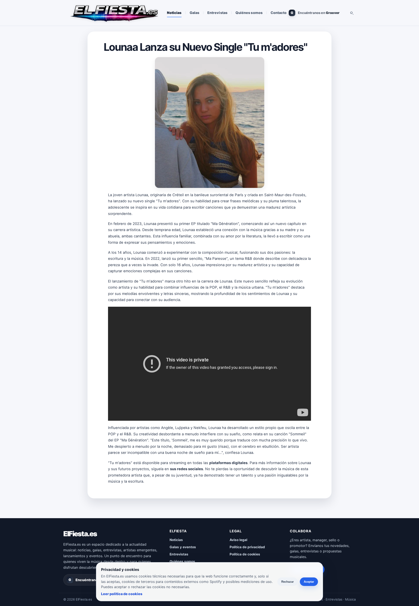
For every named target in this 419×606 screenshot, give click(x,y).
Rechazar (287, 581)
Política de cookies (245, 554)
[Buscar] (351, 13)
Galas (194, 12)
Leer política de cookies (121, 594)
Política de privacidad (247, 547)
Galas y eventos (183, 547)
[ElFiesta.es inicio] (114, 13)
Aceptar (309, 581)
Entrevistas (217, 12)
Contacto (279, 12)
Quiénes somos (249, 12)
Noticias (174, 12)
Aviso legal (238, 540)
